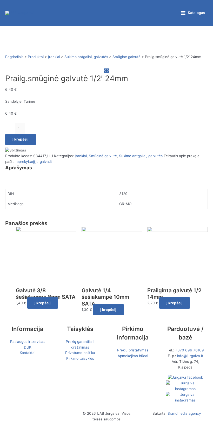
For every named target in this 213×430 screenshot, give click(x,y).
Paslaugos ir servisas (27, 341)
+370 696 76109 (189, 350)
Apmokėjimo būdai (133, 356)
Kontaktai (27, 353)
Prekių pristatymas (132, 350)
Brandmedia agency (184, 413)
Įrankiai (81, 156)
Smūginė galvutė (103, 156)
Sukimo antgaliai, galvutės (141, 156)
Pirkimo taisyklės (80, 358)
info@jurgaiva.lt (190, 356)
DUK (27, 347)
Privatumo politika (80, 353)
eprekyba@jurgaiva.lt (34, 161)
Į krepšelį (20, 139)
